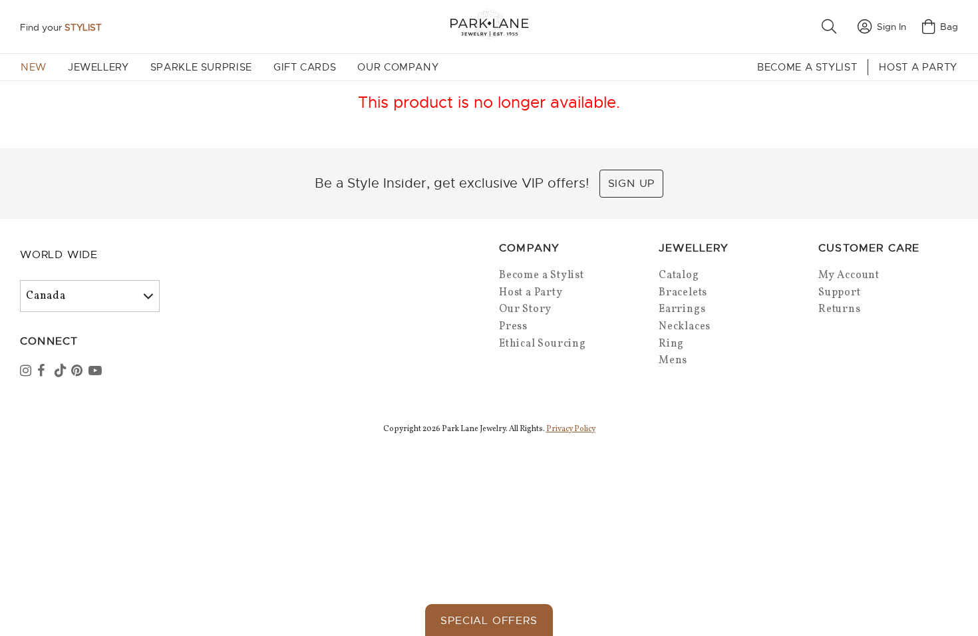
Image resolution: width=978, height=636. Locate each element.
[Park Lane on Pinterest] (78, 372)
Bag (949, 27)
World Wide (59, 254)
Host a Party (918, 67)
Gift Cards (304, 67)
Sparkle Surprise (201, 67)
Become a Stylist (807, 67)
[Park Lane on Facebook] (44, 372)
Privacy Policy (570, 429)
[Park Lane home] (489, 26)
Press (513, 326)
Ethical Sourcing (542, 344)
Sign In (891, 27)
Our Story (525, 309)
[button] (832, 26)
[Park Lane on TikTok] (62, 372)
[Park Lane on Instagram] (27, 372)
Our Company (397, 67)
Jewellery (98, 67)
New (34, 67)
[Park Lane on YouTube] (95, 372)
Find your (61, 27)
